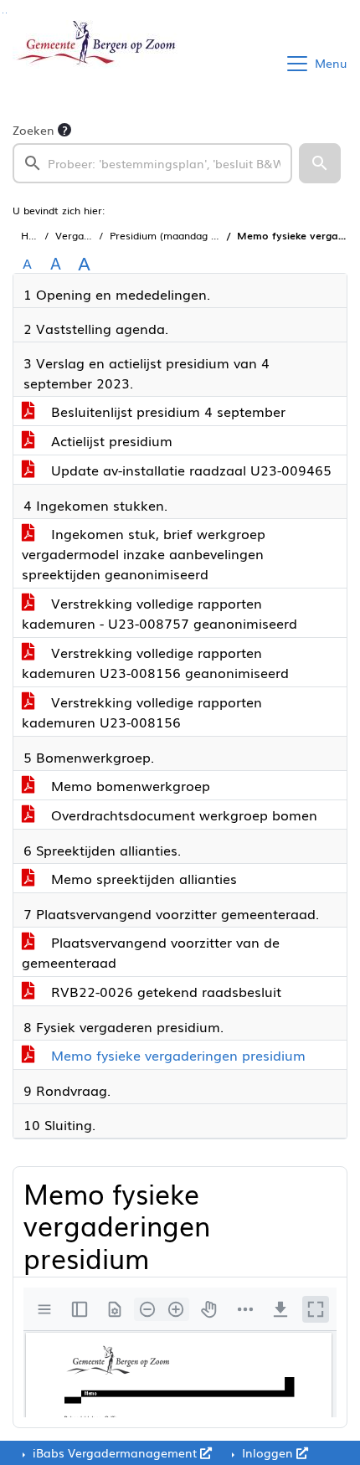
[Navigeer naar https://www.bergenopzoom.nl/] (95, 63)
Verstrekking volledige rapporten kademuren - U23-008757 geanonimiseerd (159, 613)
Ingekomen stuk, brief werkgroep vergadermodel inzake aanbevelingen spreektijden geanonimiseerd (143, 553)
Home (35, 235)
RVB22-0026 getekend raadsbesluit (164, 991)
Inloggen (267, 1452)
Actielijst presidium (109, 440)
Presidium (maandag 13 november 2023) (207, 235)
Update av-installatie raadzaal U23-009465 (189, 470)
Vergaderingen (90, 235)
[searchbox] (152, 163)
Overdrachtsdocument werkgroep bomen (182, 814)
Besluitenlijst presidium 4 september (166, 411)
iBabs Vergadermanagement (114, 1452)
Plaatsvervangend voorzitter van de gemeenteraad (151, 952)
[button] (320, 163)
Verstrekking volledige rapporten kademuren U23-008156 (142, 711)
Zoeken (33, 129)
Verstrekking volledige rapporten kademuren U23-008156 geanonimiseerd (155, 662)
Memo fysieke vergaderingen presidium (176, 1055)
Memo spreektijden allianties (142, 878)
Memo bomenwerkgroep (128, 785)
